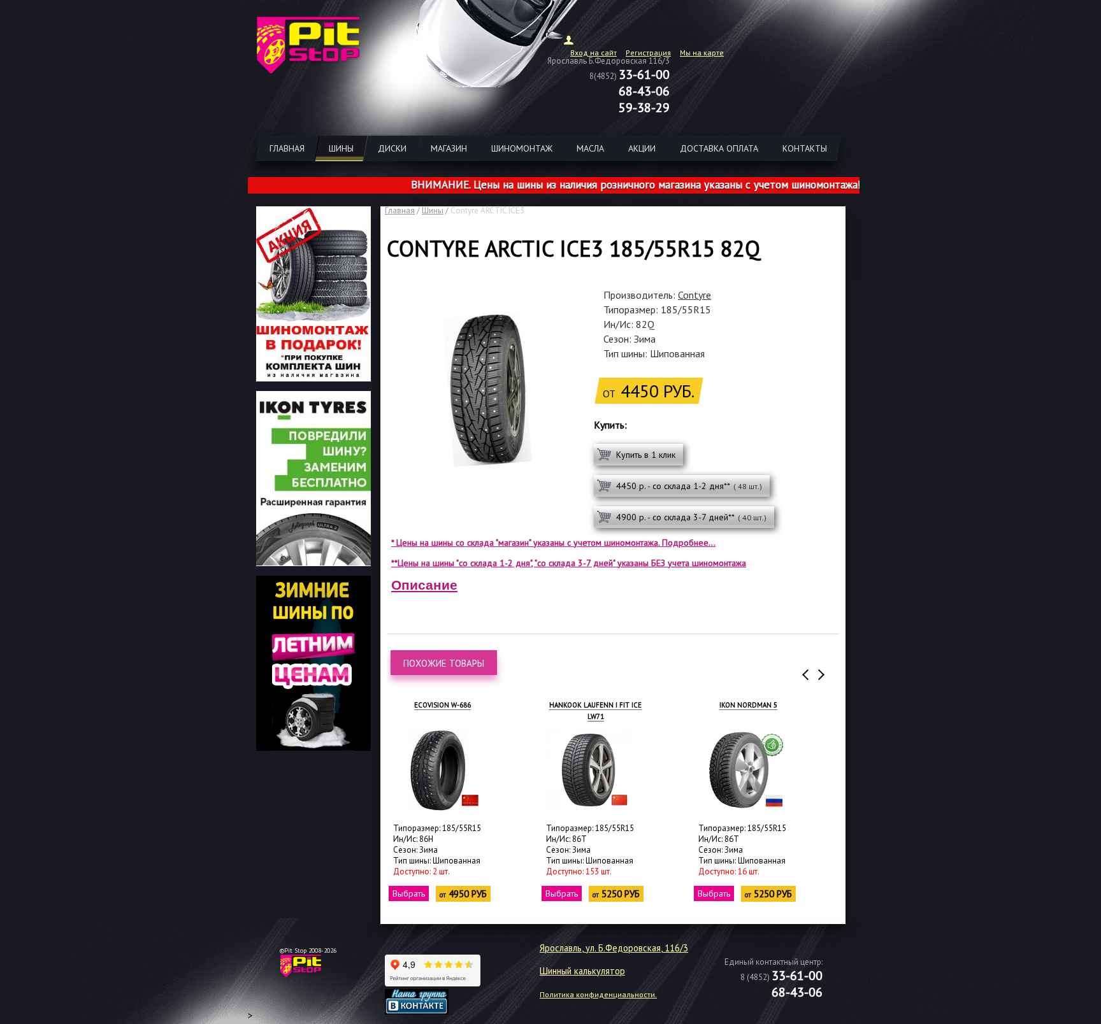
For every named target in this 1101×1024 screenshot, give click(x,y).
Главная (400, 210)
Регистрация (648, 52)
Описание (424, 585)
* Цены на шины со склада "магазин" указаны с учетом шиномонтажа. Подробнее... (553, 542)
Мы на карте (702, 52)
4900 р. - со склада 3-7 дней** (691, 517)
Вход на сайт (593, 52)
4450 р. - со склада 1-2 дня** (689, 486)
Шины (432, 210)
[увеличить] (435, 770)
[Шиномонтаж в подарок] (313, 377)
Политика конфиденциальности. (598, 994)
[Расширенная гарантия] (313, 562)
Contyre (694, 294)
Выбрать (408, 893)
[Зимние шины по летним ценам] (313, 747)
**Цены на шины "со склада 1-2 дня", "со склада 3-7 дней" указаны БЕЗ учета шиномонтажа (568, 563)
